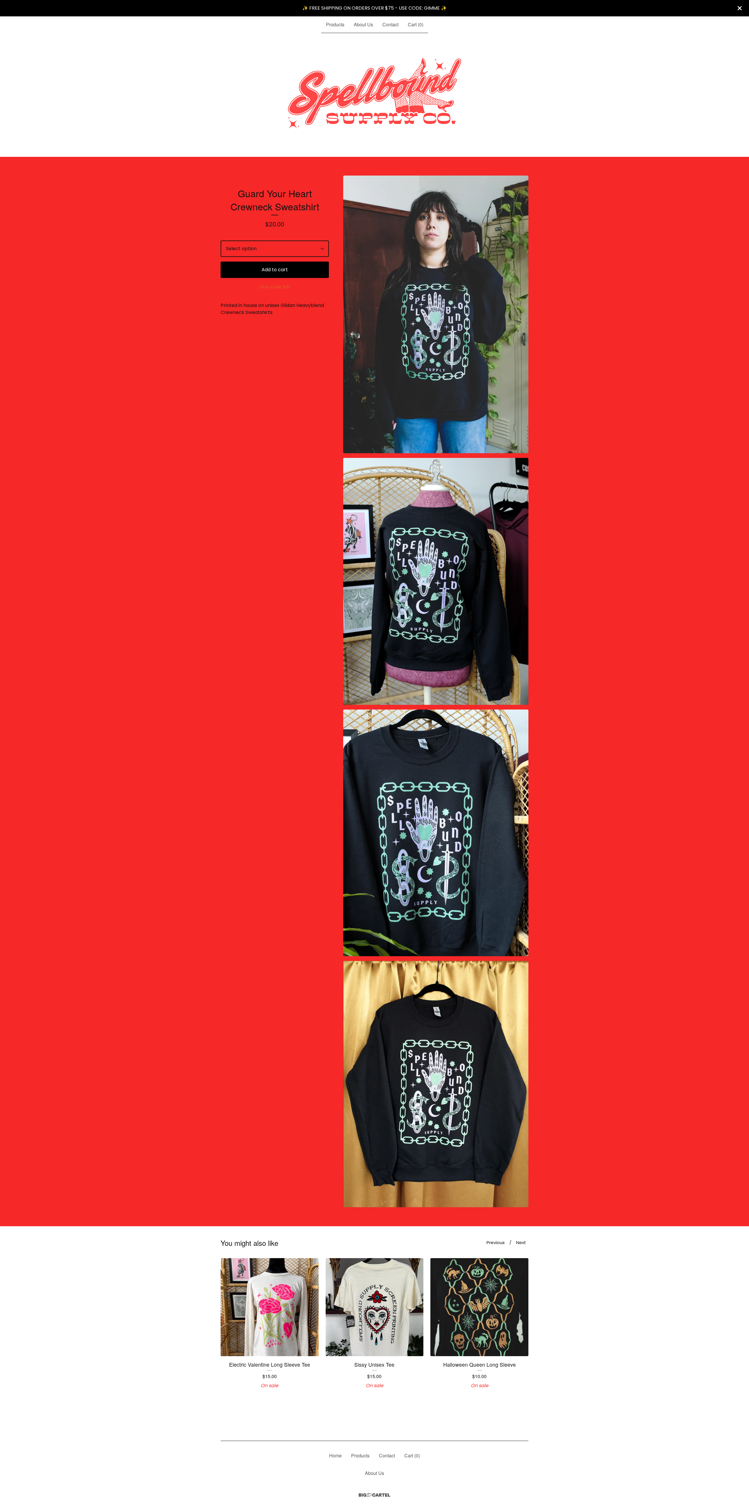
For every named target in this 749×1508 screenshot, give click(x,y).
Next (521, 1242)
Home (335, 1455)
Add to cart (275, 269)
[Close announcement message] (739, 8)
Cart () (415, 24)
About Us (363, 24)
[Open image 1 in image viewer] (435, 314)
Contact (390, 24)
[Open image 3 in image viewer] (435, 833)
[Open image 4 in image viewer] (435, 1084)
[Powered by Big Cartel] (374, 1495)
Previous (496, 1242)
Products (335, 24)
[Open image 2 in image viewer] (435, 581)
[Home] (374, 95)
